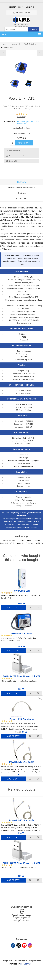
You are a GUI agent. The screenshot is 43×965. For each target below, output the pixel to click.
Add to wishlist (14, 151)
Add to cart (24, 143)
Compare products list (21, 917)
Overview (21, 182)
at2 (36, 540)
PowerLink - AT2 (6, 543)
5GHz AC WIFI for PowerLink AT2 (21, 676)
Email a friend (14, 161)
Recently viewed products (21, 915)
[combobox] (16, 29)
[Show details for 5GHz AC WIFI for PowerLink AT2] (21, 664)
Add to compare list (16, 156)
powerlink (4, 540)
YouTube (24, 945)
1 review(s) (21, 117)
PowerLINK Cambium (21, 719)
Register (12, 7)
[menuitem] (21, 909)
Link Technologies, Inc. (24, 122)
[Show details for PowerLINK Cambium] (21, 706)
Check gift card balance (21, 921)
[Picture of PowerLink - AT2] (15, 83)
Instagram (30, 945)
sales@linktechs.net (13, 527)
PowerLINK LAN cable (21, 762)
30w (13, 540)
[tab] (21, 182)
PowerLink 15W (21, 591)
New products (21, 919)
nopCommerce (27, 964)
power (29, 540)
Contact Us (21, 198)
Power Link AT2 (34, 543)
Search (33, 29)
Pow (21, 540)
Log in (20, 7)
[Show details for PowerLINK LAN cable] (21, 749)
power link (20, 543)
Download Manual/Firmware (21, 187)
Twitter (18, 945)
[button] (20, 587)
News (21, 911)
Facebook (13, 945)
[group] (21, 578)
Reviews (21, 193)
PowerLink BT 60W (21, 633)
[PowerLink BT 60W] (3, 53)
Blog (21, 913)
